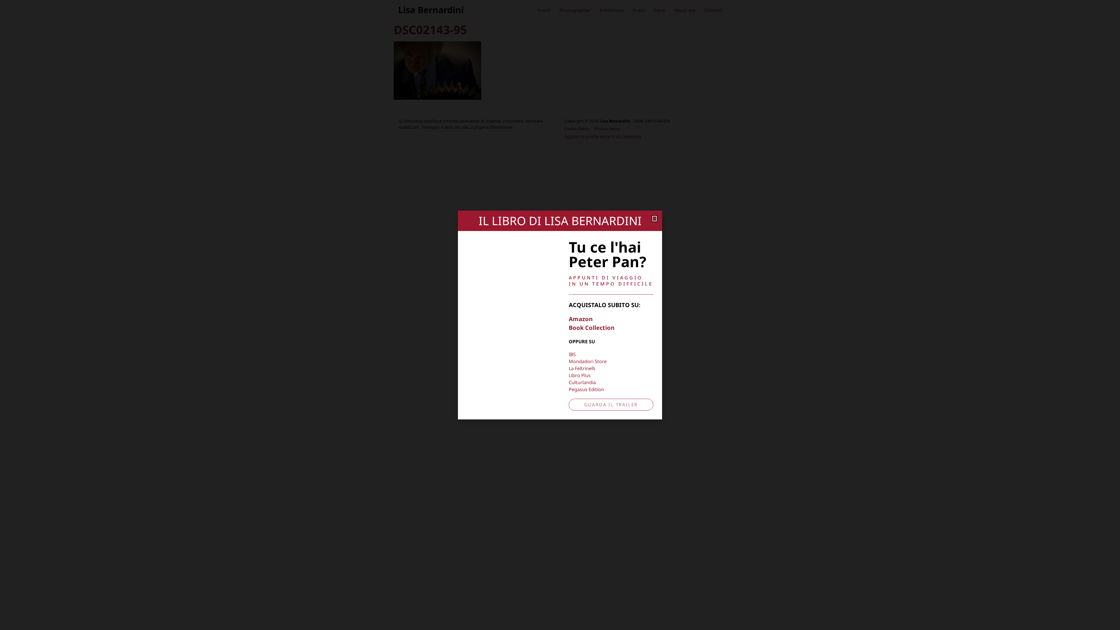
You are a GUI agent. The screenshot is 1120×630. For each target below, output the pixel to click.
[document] (560, 315)
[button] (654, 218)
